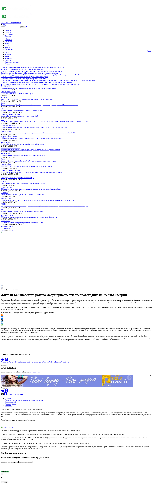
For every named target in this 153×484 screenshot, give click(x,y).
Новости (8, 32)
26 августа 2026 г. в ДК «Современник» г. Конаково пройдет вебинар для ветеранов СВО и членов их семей (39, 105)
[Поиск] (7, 25)
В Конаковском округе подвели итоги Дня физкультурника (22, 211)
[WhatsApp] (2, 325)
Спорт (7, 45)
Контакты (8, 406)
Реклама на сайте (11, 402)
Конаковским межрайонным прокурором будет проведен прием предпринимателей (30, 150)
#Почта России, (20, 362)
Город (7, 53)
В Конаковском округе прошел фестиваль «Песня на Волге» (22, 223)
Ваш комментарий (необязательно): (17, 462)
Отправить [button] (5, 471)
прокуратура (5, 142)
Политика (8, 40)
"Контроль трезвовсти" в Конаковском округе (17, 93)
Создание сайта (36, 448)
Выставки (4, 193)
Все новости (5, 228)
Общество (8, 42)
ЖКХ (3, 209)
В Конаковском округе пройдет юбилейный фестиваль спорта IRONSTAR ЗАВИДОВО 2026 (34, 127)
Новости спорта (6, 131)
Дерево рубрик (10, 404)
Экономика (9, 43)
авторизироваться (35, 372)
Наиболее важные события (10, 114)
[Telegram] (2, 322)
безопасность (5, 97)
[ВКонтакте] (2, 317)
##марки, (45, 362)
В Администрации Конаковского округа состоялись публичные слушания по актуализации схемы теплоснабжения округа (44, 206)
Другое (7, 64)
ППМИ (3, 204)
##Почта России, (55, 362)
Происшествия (10, 38)
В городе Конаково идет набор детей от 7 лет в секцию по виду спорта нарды (28, 161)
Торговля (8, 58)
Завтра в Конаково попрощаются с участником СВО (19, 116)
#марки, (11, 362)
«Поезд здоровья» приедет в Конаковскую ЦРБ (17, 178)
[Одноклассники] (2, 315)
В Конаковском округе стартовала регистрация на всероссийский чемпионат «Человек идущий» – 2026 (38, 133)
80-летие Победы (7, 215)
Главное (8, 30)
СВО (2, 108)
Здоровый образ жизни (9, 136)
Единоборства (6, 198)
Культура (8, 54)
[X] (2, 320)
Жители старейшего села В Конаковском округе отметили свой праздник (27, 99)
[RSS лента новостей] (5, 394)
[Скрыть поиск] (26, 27)
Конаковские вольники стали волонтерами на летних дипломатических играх (28, 88)
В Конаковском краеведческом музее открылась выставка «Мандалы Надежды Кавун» (31, 189)
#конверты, (5, 362)
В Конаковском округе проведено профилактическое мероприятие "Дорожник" (29, 217)
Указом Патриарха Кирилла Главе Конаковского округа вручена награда (26, 166)
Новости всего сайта (8, 92)
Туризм (7, 47)
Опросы (8, 60)
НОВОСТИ (6, 86)
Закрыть (4, 482)
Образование (9, 49)
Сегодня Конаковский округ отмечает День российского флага (23, 144)
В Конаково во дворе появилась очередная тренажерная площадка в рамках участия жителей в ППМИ (37, 200)
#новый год (65, 362)
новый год (29, 362)
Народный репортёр (12, 62)
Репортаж (8, 36)
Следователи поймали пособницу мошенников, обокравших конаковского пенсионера (32, 138)
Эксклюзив (9, 34)
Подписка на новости (15, 394)
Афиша (149, 51)
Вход (4, 25)
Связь (3, 159)
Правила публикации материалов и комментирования (24, 400)
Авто (7, 56)
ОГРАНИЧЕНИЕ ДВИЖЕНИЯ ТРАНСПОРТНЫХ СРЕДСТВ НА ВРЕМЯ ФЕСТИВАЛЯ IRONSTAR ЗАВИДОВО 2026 (44, 122)
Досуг (3, 103)
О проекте (8, 398)
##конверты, (38, 362)
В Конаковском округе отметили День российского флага (21, 110)
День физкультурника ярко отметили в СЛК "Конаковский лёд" (23, 183)
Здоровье (4, 181)
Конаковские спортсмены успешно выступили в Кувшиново (22, 194)
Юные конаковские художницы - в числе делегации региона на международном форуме (32, 172)
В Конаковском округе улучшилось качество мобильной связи (23, 155)
